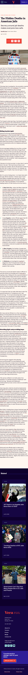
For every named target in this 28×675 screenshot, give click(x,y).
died (3, 229)
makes (11, 424)
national (4, 191)
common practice (22, 242)
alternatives (3, 401)
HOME (2, 15)
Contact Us (8, 636)
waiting (2, 126)
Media (6, 634)
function (7, 123)
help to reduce (21, 441)
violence (25, 323)
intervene (22, 273)
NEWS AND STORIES (10, 15)
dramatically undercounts (7, 180)
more (5, 404)
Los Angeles (16, 281)
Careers (7, 630)
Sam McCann (4, 31)
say (25, 223)
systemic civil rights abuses (9, 200)
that (1, 117)
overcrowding (12, 323)
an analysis (20, 191)
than (15, 429)
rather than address (22, 126)
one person (25, 226)
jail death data (13, 101)
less (10, 434)
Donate (23, 2)
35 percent (13, 114)
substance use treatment (6, 444)
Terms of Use (7, 671)
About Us (7, 628)
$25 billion (5, 399)
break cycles (16, 436)
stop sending (7, 391)
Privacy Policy (19, 671)
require (2, 404)
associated (14, 417)
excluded (7, 369)
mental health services (19, 442)
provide (20, 401)
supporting (9, 451)
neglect (19, 323)
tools (11, 91)
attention (13, 191)
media (8, 191)
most (24, 316)
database (15, 88)
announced (13, 213)
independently (3, 91)
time (4, 117)
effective (14, 434)
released (14, 205)
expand (17, 353)
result (4, 419)
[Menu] (2, 2)
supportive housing (5, 441)
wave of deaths (12, 189)
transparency (17, 333)
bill (20, 338)
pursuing (6, 252)
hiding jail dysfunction (18, 204)
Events (6, 632)
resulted (21, 261)
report (21, 218)
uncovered (23, 68)
